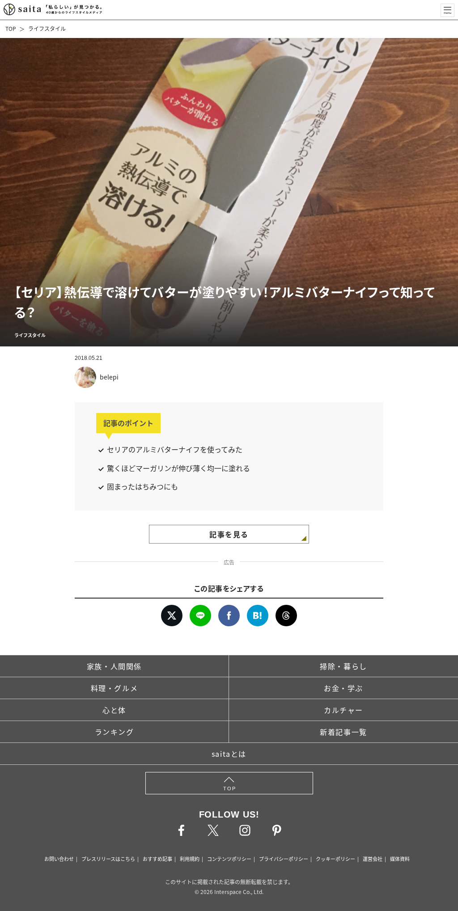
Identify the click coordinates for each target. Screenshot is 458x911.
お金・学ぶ (343, 688)
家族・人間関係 (114, 666)
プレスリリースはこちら (108, 858)
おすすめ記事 (157, 858)
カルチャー (343, 709)
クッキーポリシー (335, 858)
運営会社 (372, 858)
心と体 (114, 709)
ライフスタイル (47, 28)
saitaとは (229, 753)
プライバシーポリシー (283, 858)
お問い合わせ (59, 858)
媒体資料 (400, 858)
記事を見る (229, 534)
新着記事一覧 (343, 731)
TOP (10, 28)
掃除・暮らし (343, 666)
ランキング (114, 731)
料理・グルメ (114, 688)
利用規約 (189, 858)
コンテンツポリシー (229, 858)
